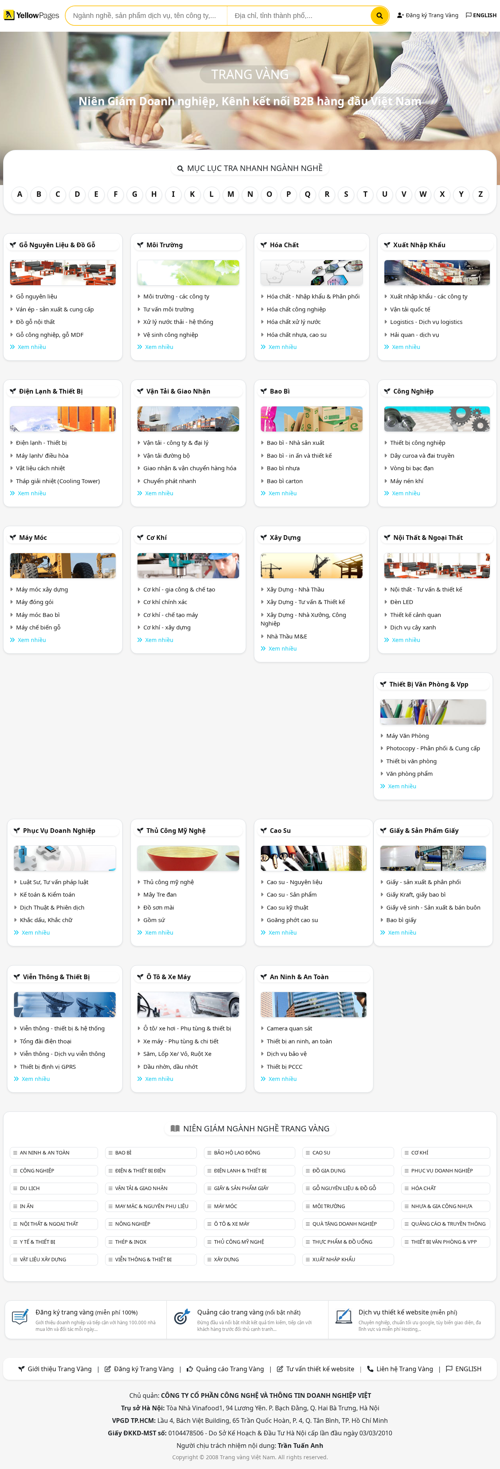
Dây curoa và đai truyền (422, 455)
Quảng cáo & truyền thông (448, 1223)
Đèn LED (401, 602)
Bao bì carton (285, 481)
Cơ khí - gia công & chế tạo (179, 589)
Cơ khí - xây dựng (167, 627)
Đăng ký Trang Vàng (431, 15)
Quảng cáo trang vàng (248, 1312)
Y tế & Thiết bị (37, 1241)
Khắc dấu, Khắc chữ (46, 920)
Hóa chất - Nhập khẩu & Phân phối (313, 296)
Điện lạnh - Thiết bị (41, 442)
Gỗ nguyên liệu (36, 296)
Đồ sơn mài (158, 907)
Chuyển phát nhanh (169, 481)
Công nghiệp (413, 391)
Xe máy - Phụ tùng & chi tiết (180, 1041)
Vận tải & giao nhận (178, 391)
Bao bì (280, 391)
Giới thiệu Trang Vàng (60, 1369)
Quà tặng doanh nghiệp (344, 1223)
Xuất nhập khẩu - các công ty (429, 296)
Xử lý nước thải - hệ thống (178, 321)
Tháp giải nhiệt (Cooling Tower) (58, 481)
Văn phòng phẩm (409, 773)
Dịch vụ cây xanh (413, 627)
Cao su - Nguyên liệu (294, 882)
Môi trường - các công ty (176, 296)
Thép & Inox (130, 1241)
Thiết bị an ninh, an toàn (299, 1041)
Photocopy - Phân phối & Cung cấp (433, 748)
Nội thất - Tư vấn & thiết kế (426, 589)
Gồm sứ (154, 920)
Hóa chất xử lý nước (294, 321)
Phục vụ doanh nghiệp (59, 830)
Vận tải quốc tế (410, 309)
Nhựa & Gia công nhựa (441, 1206)
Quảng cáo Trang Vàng (230, 1369)
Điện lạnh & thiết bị (51, 391)
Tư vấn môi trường (168, 309)
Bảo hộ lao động (237, 1152)
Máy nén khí (406, 481)
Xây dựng (285, 537)
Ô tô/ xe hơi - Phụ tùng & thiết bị (187, 1028)
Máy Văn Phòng (407, 735)
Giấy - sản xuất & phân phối (423, 882)
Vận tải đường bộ (166, 455)
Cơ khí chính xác (165, 602)
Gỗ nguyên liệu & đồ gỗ (57, 245)
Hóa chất (284, 245)
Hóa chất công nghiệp (296, 309)
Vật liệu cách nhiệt (40, 468)
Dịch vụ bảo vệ (287, 1053)
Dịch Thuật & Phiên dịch (52, 907)
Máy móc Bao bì (38, 615)
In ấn (27, 1206)
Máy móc (33, 537)
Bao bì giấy (401, 920)
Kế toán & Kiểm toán (47, 894)
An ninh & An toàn (299, 977)
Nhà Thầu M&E (287, 636)
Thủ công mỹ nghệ (175, 830)
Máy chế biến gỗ (38, 627)
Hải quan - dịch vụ (414, 334)
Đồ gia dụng (328, 1170)
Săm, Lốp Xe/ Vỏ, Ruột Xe (177, 1053)
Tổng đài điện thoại (45, 1041)
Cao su (280, 830)
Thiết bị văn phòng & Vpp (428, 684)
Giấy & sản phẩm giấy (424, 830)
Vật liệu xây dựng (43, 1259)
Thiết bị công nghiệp (417, 442)
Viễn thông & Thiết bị (56, 977)
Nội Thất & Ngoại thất (428, 537)
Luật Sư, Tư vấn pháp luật (54, 882)
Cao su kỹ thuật (287, 907)
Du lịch (30, 1188)
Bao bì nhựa (283, 468)
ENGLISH (484, 15)
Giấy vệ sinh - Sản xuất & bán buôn (433, 907)
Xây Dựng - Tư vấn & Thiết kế (306, 602)
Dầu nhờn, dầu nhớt (170, 1066)
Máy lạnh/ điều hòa (42, 455)
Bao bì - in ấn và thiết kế (299, 455)
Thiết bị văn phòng (411, 761)
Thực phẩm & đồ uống (342, 1241)
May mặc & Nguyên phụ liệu (152, 1206)
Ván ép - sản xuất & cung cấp (55, 309)
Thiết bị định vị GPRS (48, 1066)
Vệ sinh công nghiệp (170, 334)
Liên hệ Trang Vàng (405, 1369)
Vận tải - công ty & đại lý (176, 442)
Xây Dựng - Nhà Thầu (295, 589)
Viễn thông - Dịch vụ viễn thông (62, 1053)
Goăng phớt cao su (292, 920)
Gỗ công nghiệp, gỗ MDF (50, 334)
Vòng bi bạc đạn (412, 468)
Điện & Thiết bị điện (140, 1170)
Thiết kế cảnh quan (415, 615)
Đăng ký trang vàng (87, 1312)
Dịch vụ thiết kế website (408, 1312)
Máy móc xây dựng (42, 589)
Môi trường (164, 245)
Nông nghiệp (132, 1223)
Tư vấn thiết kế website (321, 1369)
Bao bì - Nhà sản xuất (295, 442)
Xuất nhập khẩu (419, 245)
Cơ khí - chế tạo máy (170, 615)
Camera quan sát (289, 1028)
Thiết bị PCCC (284, 1066)
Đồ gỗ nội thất (35, 321)
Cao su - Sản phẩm (292, 894)
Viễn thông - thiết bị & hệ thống (62, 1028)
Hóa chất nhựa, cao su (297, 334)
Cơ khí (156, 537)
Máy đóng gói (35, 602)
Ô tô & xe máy (168, 977)
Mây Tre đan (160, 894)
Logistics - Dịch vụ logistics (426, 321)
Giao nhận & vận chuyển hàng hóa (189, 468)
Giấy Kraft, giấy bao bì (416, 894)
